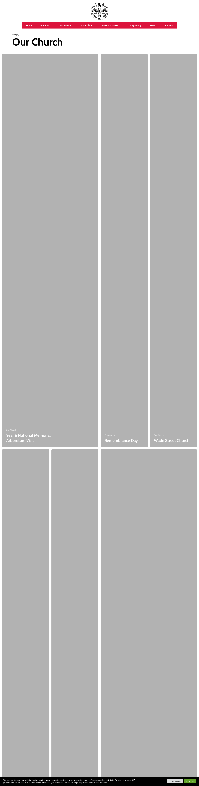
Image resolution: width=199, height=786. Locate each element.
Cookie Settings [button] (175, 781)
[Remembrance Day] (124, 250)
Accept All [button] (190, 781)
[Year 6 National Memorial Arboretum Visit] (50, 250)
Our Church (11, 430)
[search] (193, 11)
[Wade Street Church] (173, 250)
